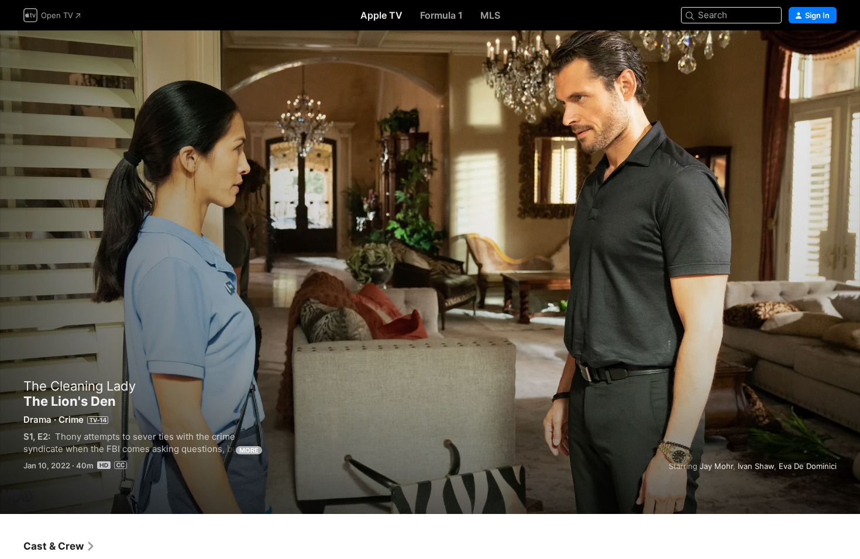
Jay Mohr (716, 466)
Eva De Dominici (808, 466)
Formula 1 (441, 15)
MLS (490, 15)
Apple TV (381, 15)
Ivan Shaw (756, 466)
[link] (59, 546)
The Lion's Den (430, 272)
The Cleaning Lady (79, 386)
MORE (249, 450)
